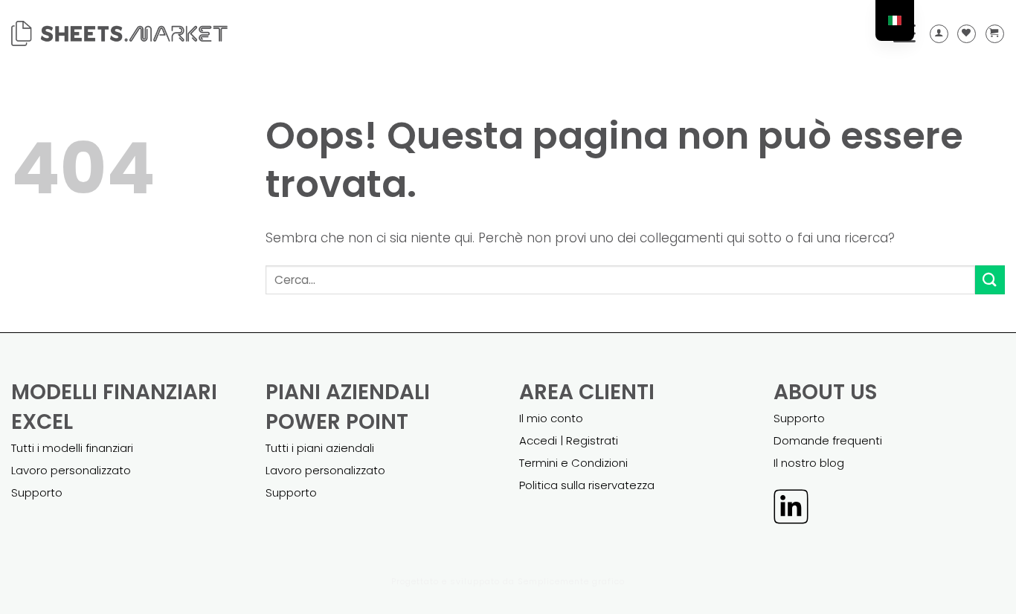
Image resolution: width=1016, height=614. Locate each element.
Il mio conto (551, 418)
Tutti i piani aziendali (320, 448)
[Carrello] (995, 34)
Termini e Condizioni (573, 463)
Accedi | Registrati (568, 440)
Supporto (36, 492)
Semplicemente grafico (571, 581)
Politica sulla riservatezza (587, 485)
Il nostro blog (809, 463)
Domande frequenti (828, 440)
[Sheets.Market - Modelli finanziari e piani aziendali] (119, 33)
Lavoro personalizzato (71, 470)
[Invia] (990, 279)
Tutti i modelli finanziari (72, 448)
